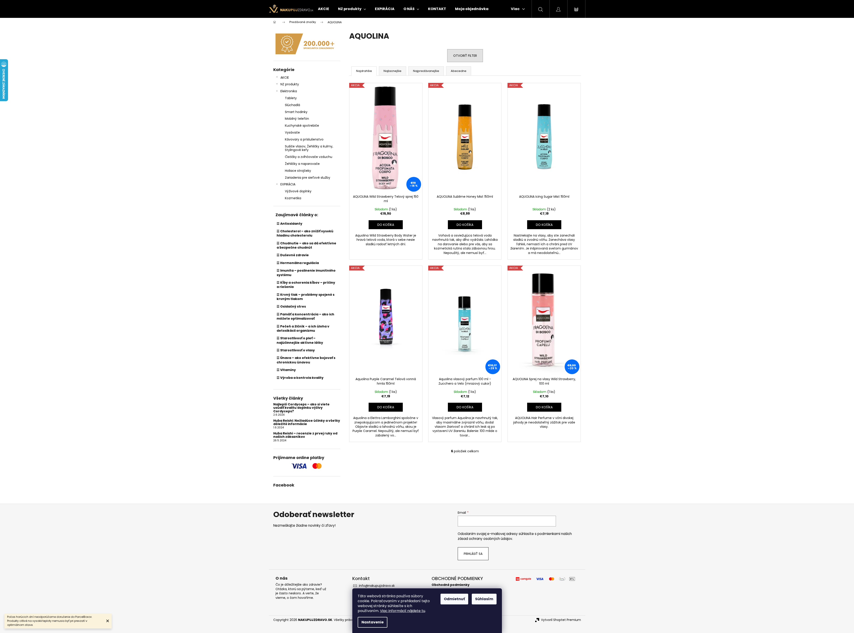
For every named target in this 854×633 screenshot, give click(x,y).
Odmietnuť (454, 599)
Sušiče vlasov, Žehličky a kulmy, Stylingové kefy (309, 148)
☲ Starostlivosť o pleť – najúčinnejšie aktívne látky (300, 340)
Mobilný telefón (297, 118)
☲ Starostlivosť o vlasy (296, 350)
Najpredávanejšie (426, 71)
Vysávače (292, 132)
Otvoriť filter (465, 55)
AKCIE (284, 77)
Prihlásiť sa (473, 553)
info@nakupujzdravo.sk (377, 585)
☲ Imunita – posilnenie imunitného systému (306, 272)
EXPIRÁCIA (287, 184)
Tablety (291, 98)
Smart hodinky (296, 112)
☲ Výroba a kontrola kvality (300, 377)
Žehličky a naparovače (302, 163)
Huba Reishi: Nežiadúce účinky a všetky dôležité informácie (306, 422)
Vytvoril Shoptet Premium (561, 620)
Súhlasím (484, 599)
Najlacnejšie (392, 71)
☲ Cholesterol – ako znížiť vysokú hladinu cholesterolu (305, 233)
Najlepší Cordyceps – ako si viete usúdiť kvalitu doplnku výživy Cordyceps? (301, 408)
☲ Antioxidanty (289, 223)
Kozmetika (293, 198)
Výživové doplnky (298, 191)
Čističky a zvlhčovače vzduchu (308, 157)
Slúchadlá (292, 105)
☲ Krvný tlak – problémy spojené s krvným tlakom (305, 296)
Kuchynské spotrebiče (302, 125)
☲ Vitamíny (286, 370)
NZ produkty (289, 84)
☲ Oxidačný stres (291, 306)
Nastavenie (372, 622)
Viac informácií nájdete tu (402, 610)
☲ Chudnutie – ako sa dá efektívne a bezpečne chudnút (306, 245)
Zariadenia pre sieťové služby (307, 177)
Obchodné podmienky (451, 585)
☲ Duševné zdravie (293, 255)
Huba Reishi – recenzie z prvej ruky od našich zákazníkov (305, 435)
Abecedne (458, 71)
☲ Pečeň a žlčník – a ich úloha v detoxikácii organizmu (303, 328)
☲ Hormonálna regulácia (298, 263)
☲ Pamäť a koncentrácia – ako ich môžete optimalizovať (305, 316)
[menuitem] (323, 9)
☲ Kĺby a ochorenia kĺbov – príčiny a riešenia (306, 284)
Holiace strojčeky (298, 170)
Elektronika (288, 91)
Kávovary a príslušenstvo (304, 139)
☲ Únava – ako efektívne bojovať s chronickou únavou (306, 360)
